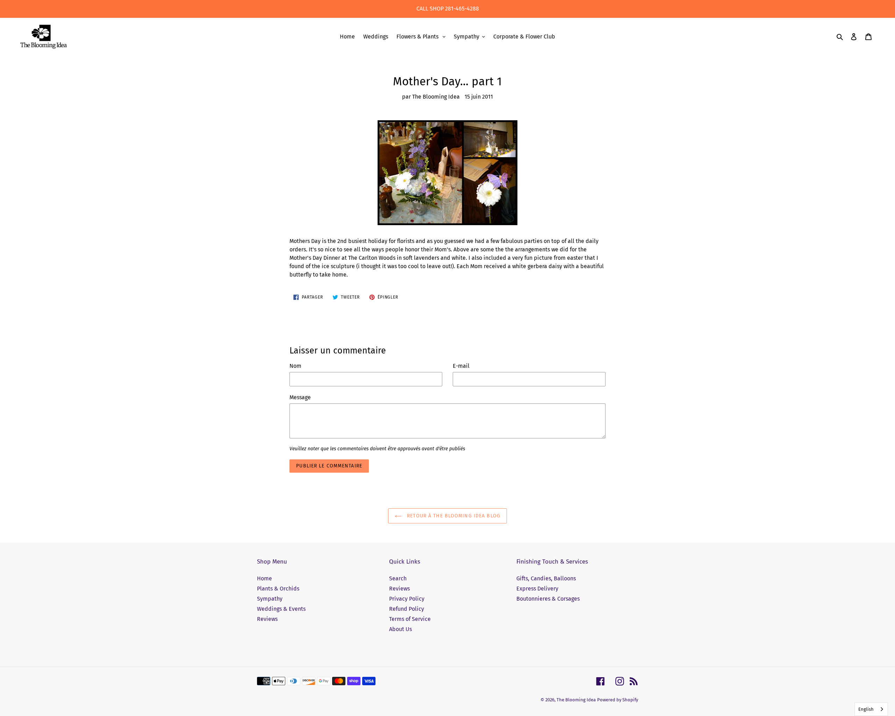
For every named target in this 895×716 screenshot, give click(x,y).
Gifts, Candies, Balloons (546, 578)
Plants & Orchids (278, 588)
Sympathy (269, 598)
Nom (295, 366)
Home (264, 578)
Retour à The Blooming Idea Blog (452, 516)
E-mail (461, 366)
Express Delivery (537, 588)
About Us (400, 629)
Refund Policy (406, 609)
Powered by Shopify (617, 699)
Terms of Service (410, 619)
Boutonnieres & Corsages (548, 598)
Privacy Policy (406, 598)
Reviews (267, 619)
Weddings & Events (281, 609)
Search (398, 578)
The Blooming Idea (576, 699)
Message (300, 397)
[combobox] (871, 709)
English (866, 709)
